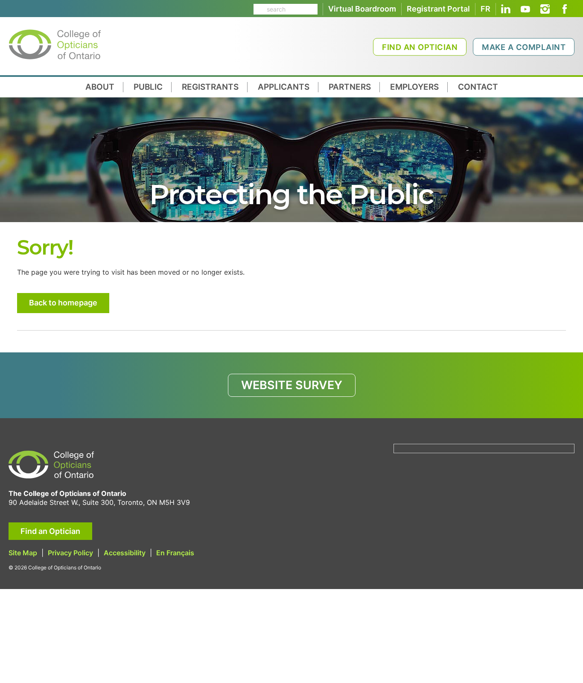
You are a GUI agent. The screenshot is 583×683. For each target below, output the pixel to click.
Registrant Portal (438, 8)
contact (478, 87)
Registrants (210, 87)
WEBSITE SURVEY (291, 385)
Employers (414, 87)
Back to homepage (63, 302)
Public (148, 87)
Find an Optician (420, 47)
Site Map (23, 552)
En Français (175, 552)
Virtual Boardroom (362, 8)
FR (485, 8)
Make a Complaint (524, 47)
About (99, 87)
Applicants (283, 87)
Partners (350, 87)
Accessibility (125, 552)
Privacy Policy (70, 552)
